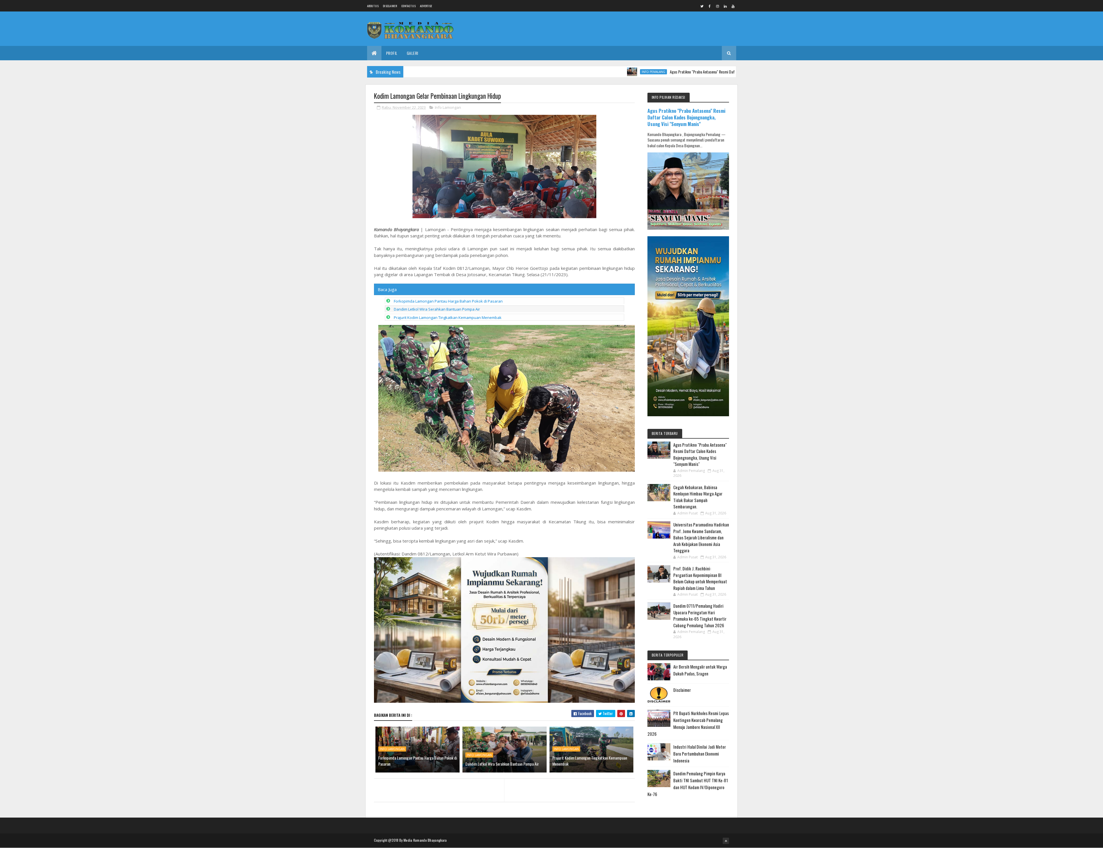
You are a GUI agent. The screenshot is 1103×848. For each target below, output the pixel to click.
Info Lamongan (448, 107)
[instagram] (717, 6)
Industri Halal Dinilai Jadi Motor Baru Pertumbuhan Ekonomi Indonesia (699, 754)
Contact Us (408, 6)
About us (373, 6)
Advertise (426, 6)
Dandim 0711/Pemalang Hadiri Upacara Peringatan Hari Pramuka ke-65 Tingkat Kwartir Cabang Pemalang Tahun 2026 (699, 615)
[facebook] (710, 6)
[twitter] (702, 6)
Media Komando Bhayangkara (425, 840)
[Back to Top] (726, 841)
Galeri (412, 53)
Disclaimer (390, 6)
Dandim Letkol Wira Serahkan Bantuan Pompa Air (437, 309)
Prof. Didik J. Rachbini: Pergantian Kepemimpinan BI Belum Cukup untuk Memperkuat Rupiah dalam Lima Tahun (700, 578)
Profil (392, 53)
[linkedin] (725, 6)
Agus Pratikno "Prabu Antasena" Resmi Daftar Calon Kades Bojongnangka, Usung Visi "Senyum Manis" (696, 72)
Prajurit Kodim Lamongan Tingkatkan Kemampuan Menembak (448, 317)
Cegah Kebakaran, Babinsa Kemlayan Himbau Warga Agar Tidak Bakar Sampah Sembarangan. (697, 497)
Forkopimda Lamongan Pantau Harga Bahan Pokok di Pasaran (448, 301)
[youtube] (733, 6)
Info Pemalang (604, 72)
